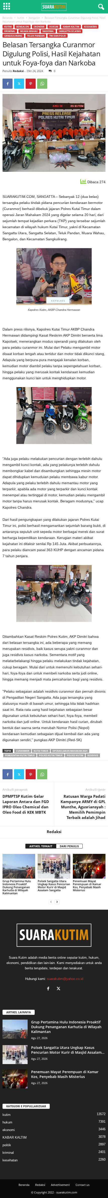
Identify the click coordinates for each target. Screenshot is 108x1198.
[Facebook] (8, 84)
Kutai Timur (41, 751)
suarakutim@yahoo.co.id (65, 979)
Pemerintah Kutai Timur (20, 755)
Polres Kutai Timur (51, 755)
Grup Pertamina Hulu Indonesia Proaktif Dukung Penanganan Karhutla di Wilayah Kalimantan (17, 887)
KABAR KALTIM (71, 26)
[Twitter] (19, 84)
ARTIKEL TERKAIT (40, 846)
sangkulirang (13, 35)
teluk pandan (35, 35)
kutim (20, 17)
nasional (48, 31)
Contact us (82, 1185)
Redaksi (18, 71)
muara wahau (29, 31)
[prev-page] (50, 901)
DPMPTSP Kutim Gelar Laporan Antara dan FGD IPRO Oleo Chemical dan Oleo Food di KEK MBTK (26, 804)
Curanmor (22, 751)
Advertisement (60, 1185)
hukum (53, 26)
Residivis (92, 755)
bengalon (34, 17)
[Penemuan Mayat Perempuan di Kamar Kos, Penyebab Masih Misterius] (89, 866)
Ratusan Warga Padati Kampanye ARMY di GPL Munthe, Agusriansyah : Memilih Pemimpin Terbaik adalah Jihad (83, 807)
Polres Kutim (75, 755)
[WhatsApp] (42, 84)
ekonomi (39, 26)
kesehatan (90, 26)
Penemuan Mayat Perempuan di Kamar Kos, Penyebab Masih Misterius (87, 885)
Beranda (8, 17)
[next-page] (57, 901)
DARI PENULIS (69, 846)
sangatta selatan (70, 31)
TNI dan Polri (57, 35)
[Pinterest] (31, 84)
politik (7, 1145)
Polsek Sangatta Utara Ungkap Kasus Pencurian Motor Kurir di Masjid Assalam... (67, 1050)
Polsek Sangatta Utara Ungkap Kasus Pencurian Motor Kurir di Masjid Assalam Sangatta (54, 885)
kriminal (9, 31)
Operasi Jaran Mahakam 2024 (69, 751)
